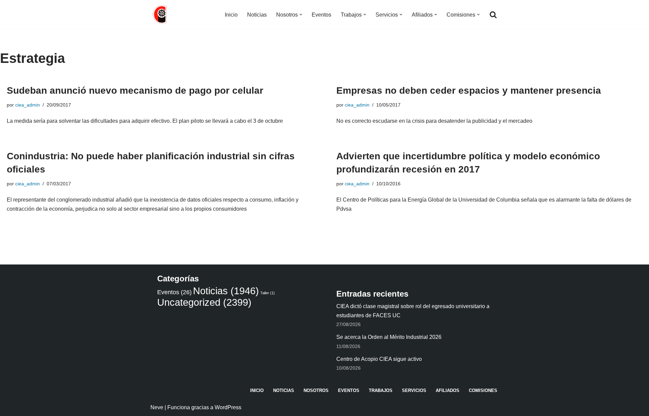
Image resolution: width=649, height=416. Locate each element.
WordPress (228, 407)
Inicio (231, 15)
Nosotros (316, 390)
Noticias (257, 15)
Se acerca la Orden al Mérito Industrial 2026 (388, 337)
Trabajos (380, 390)
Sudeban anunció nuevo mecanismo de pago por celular (135, 90)
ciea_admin (27, 105)
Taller (267, 293)
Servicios (414, 390)
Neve (156, 407)
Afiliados (447, 390)
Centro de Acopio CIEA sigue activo (379, 359)
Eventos (321, 15)
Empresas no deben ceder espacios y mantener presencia (468, 90)
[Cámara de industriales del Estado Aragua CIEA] (160, 14)
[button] (300, 14)
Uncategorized (204, 302)
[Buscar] (493, 14)
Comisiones (483, 390)
